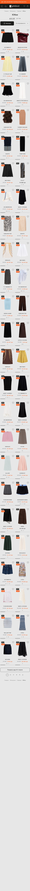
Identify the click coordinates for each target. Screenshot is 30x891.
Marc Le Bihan (22, 207)
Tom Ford (22, 154)
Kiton (22, 446)
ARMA (22, 526)
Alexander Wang (22, 499)
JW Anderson (8, 100)
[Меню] (2, 6)
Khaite (8, 154)
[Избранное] (24, 6)
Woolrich (22, 553)
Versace (7, 260)
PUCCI (22, 180)
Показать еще (15, 670)
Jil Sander (22, 74)
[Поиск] (5, 6)
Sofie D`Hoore (22, 340)
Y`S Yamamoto (7, 287)
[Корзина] (27, 6)
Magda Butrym (22, 47)
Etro (22, 579)
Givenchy (22, 473)
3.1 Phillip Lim (8, 74)
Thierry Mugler (22, 127)
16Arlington (8, 127)
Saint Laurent (7, 393)
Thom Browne (7, 499)
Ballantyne (7, 632)
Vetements (7, 47)
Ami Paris (7, 180)
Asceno (7, 553)
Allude (8, 473)
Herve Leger (7, 313)
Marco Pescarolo (22, 100)
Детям (18, 18)
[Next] (22, 675)
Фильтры (8, 23)
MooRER (7, 659)
